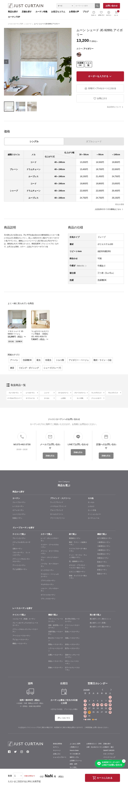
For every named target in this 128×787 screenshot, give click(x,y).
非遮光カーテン (103, 558)
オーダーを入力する (98, 76)
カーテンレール (30, 398)
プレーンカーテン (19, 538)
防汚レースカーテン (72, 648)
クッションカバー (97, 398)
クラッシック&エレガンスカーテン (21, 560)
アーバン (14, 360)
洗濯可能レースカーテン (55, 633)
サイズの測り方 (75, 754)
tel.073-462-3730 (22, 444)
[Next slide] (111, 690)
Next (69, 61)
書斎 (12, 368)
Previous (6, 61)
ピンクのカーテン (47, 570)
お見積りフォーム (76, 760)
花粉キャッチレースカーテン (72, 656)
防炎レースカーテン (72, 632)
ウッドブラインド (97, 392)
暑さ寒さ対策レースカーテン (72, 620)
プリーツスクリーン (80, 392)
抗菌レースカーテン (55, 655)
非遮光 (48, 360)
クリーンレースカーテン (72, 626)
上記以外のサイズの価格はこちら (108, 209)
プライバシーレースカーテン (55, 620)
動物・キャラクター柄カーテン (78, 577)
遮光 (38, 360)
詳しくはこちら (64, 718)
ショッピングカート (59, 757)
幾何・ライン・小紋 (103, 360)
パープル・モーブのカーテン (50, 565)
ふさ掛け (63, 398)
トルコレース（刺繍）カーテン (23, 619)
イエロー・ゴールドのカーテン (50, 546)
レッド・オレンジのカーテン (50, 539)
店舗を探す (27, 12)
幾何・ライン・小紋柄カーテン (78, 543)
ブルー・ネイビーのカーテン (50, 558)
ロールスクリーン (63, 392)
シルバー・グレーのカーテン (50, 589)
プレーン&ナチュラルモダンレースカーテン (25, 624)
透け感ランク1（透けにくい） (101, 619)
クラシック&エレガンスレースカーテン (25, 630)
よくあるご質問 (75, 744)
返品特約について (114, 107)
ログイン (108, 15)
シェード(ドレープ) (52, 368)
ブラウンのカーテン (48, 580)
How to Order (74, 750)
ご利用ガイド (74, 747)
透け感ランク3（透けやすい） (101, 627)
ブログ (86, 12)
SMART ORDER (108, 750)
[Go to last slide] (109, 690)
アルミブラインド (113, 392)
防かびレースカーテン (55, 639)
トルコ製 (88, 64)
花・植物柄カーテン (76, 561)
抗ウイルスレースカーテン (72, 669)
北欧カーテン (17, 549)
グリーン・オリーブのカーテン (50, 552)
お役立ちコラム (58, 12)
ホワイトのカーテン (48, 595)
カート (116, 13)
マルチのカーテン (47, 584)
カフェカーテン (18, 510)
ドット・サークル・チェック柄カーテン (78, 556)
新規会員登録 (57, 744)
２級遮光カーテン (103, 546)
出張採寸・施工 (108, 747)
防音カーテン (102, 570)
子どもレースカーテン (20, 639)
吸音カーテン (102, 574)
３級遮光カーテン (103, 550)
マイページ (56, 750)
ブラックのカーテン (48, 599)
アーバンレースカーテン (21, 636)
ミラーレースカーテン (55, 649)
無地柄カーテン (74, 538)
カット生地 (80, 398)
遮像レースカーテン (55, 667)
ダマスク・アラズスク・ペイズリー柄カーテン (78, 566)
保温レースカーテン (55, 661)
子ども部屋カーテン (19, 569)
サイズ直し (73, 767)
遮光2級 (11, 341)
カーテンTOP (14, 17)
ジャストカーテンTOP (15, 24)
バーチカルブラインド (13, 398)
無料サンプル (74, 757)
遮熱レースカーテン (55, 644)
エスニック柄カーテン (77, 572)
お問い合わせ (112, 6)
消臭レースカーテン (72, 638)
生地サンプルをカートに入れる (102, 88)
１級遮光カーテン (103, 542)
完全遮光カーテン (103, 554)
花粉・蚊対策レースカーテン (55, 626)
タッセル (46, 398)
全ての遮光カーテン (104, 538)
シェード (29, 24)
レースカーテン (30, 392)
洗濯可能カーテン (103, 566)
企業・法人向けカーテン (94, 747)
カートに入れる (104, 778)
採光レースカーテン (72, 644)
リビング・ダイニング (29, 368)
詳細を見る (80, 266)
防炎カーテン (102, 562)
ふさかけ (91, 506)
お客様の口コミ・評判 (94, 744)
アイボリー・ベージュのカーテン (50, 575)
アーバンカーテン (19, 565)
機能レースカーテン (19, 643)
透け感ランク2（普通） (98, 623)
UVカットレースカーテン (72, 662)
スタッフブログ (108, 754)
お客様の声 (74, 12)
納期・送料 (73, 764)
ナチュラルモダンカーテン (21, 543)
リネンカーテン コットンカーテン (21, 554)
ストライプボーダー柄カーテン (78, 550)
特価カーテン (17, 518)
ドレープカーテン (14, 392)
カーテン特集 (42, 12)
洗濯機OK (80, 64)
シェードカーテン (19, 514)
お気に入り (101, 15)
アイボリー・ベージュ (79, 360)
